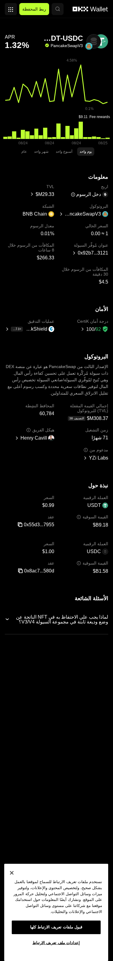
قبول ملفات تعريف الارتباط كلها (56, 927)
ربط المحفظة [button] (34, 9)
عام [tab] (24, 151)
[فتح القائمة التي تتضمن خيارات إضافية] (11, 7)
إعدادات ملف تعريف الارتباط (56, 942)
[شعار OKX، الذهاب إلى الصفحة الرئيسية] (90, 9)
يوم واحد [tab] (86, 151)
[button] (58, 9)
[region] (56, 912)
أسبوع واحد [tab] (64, 151)
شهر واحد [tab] (41, 151)
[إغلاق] (11, 872)
